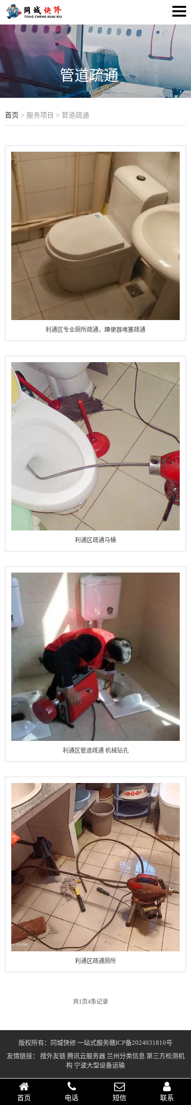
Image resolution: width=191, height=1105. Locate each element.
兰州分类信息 (126, 1055)
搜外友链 (53, 1055)
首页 (12, 115)
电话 (71, 1098)
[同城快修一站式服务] (34, 17)
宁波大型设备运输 (99, 1065)
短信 (119, 1098)
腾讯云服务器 (86, 1055)
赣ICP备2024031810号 (140, 1042)
